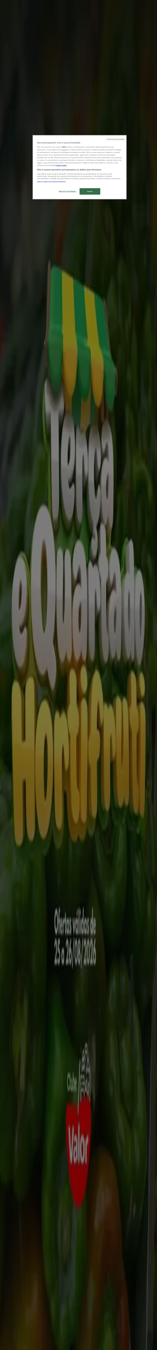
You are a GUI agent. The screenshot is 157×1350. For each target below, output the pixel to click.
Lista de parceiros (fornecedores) (51, 181)
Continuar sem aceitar (115, 139)
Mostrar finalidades (67, 191)
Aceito (90, 191)
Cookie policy (61, 165)
